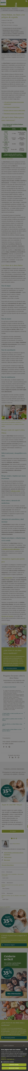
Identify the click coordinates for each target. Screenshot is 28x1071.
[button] (14, 1059)
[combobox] (26, 1049)
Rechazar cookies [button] (14, 1068)
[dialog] (14, 1059)
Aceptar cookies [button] (14, 1064)
